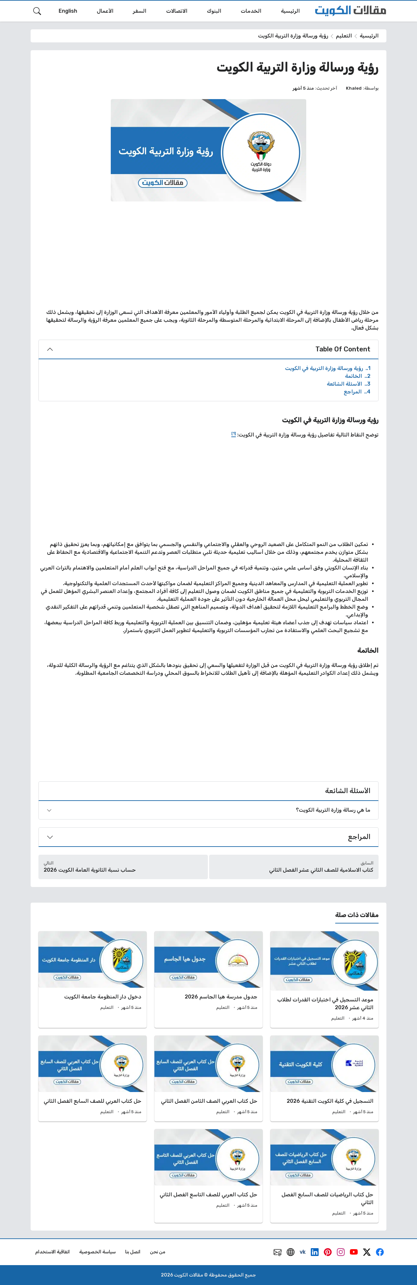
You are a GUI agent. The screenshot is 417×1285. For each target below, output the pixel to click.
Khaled (354, 88)
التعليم (344, 36)
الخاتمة (357, 376)
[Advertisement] (208, 255)
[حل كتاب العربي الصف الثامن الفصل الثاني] (208, 1078)
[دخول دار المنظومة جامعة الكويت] (92, 979)
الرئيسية (369, 36)
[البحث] (37, 11)
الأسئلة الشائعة (348, 384)
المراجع (357, 392)
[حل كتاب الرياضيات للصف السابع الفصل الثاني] (324, 1176)
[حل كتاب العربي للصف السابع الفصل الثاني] (92, 1078)
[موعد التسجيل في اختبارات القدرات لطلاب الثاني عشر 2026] (324, 979)
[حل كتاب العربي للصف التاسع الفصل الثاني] (208, 1176)
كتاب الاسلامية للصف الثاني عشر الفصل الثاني (321, 870)
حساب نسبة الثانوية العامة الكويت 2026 (90, 870)
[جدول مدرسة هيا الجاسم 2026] (208, 979)
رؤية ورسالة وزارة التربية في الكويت (327, 368)
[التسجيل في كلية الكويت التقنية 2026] (324, 1078)
